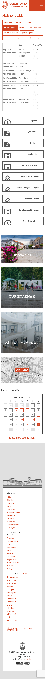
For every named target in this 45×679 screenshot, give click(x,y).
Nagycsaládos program (30, 176)
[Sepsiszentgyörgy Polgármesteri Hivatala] (5, 8)
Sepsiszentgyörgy (18, 4)
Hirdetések (34, 143)
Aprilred (29, 659)
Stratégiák (10, 569)
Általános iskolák (10, 28)
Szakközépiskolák (34, 28)
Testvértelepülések (13, 525)
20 (22, 420)
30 (38, 424)
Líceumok (22, 28)
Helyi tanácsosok (12, 577)
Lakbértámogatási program (28, 187)
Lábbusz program (32, 199)
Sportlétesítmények (13, 512)
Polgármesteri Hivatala (18, 6)
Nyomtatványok (33, 132)
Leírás (9, 497)
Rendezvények (33, 154)
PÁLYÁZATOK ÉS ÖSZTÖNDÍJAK (13, 629)
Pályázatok (10, 566)
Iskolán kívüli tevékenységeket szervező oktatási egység (23, 38)
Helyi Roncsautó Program (29, 210)
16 (38, 415)
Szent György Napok (31, 221)
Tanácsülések (11, 599)
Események (11, 528)
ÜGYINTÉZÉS (28, 574)
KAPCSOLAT (27, 628)
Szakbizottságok (12, 580)
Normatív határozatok (30, 165)
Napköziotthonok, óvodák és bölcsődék (17, 23)
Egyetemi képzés (27, 33)
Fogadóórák (34, 121)
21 (27, 420)
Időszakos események (22, 437)
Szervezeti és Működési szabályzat (11, 586)
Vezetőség (10, 538)
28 (27, 424)
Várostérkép (22, 370)
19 (16, 420)
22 (33, 420)
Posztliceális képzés (11, 33)
